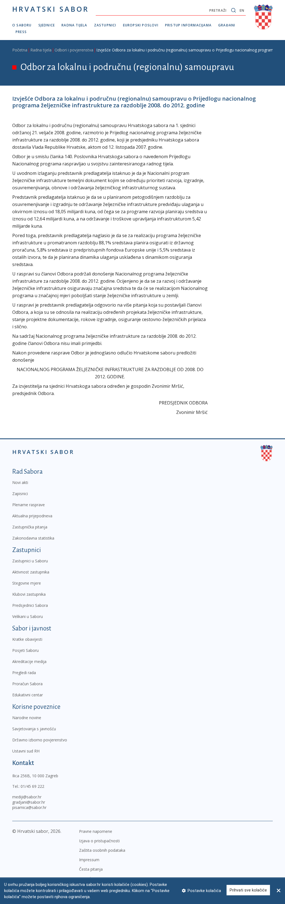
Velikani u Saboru (27, 616)
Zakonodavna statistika (33, 538)
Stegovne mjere (26, 583)
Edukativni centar (27, 694)
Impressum (89, 859)
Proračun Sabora (27, 683)
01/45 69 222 (32, 786)
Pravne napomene (95, 831)
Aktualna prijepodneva (32, 515)
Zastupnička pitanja (29, 527)
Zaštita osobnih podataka (102, 850)
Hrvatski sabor (50, 9)
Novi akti (20, 482)
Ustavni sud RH (26, 751)
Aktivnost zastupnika (30, 572)
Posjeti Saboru (25, 650)
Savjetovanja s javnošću (34, 728)
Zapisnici (20, 493)
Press (21, 31)
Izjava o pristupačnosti (99, 840)
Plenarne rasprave (28, 504)
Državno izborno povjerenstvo (39, 739)
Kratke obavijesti (27, 639)
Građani (226, 25)
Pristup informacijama (188, 25)
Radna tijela (74, 25)
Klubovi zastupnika (29, 594)
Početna (19, 50)
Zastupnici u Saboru (30, 560)
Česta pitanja (91, 869)
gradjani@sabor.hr (28, 802)
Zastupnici (105, 25)
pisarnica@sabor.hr (29, 807)
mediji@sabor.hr (26, 796)
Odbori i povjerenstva (74, 50)
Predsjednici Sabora (30, 605)
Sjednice (46, 25)
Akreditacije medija (29, 661)
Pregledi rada (24, 672)
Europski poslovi (140, 25)
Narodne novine (26, 717)
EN (242, 10)
